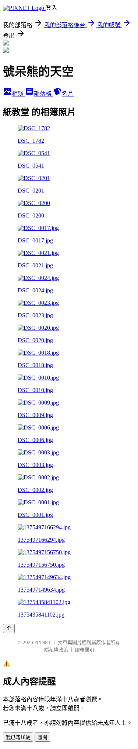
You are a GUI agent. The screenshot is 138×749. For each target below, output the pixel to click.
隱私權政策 (56, 650)
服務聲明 (84, 650)
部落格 (43, 94)
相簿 (18, 94)
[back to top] (9, 628)
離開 (42, 737)
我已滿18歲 (18, 737)
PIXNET (42, 642)
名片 (68, 94)
